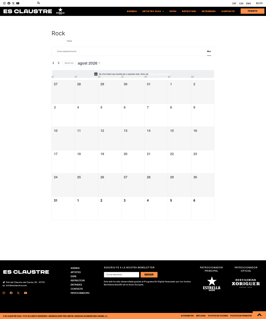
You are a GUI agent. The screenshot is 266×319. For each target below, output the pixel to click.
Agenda (132, 11)
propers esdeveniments (160, 74)
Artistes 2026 (151, 11)
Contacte (228, 11)
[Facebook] (9, 3)
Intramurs (209, 11)
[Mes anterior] (53, 63)
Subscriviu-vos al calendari (199, 228)
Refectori (189, 11)
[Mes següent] (58, 63)
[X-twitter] (13, 3)
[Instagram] (4, 3)
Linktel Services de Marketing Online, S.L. (87, 316)
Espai (173, 11)
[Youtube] (18, 3)
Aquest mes (69, 63)
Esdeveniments (58, 41)
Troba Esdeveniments (189, 51)
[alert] (133, 74)
